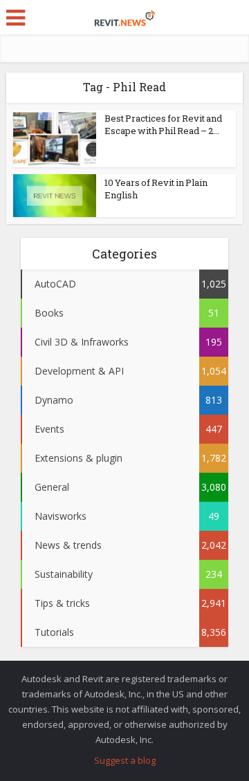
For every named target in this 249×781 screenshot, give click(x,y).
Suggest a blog (125, 760)
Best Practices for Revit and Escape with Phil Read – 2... (163, 124)
